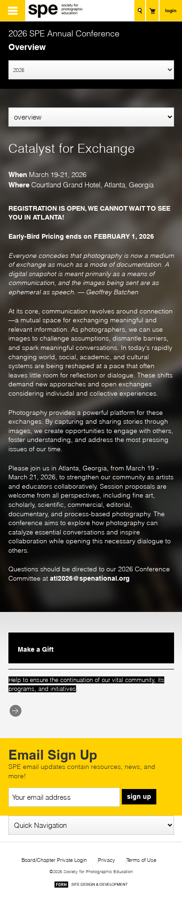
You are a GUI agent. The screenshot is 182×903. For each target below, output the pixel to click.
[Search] (139, 10)
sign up (139, 796)
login (170, 10)
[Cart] (152, 10)
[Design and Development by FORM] (91, 886)
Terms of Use (141, 860)
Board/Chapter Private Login (54, 860)
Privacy (106, 860)
